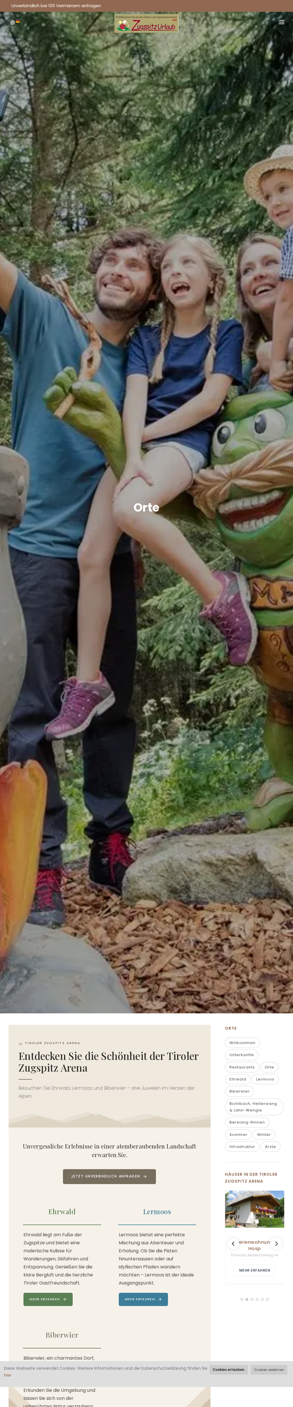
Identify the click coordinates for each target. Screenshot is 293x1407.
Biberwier (239, 1091)
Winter (264, 1134)
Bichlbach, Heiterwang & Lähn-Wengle (253, 1107)
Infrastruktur (242, 1146)
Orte (269, 1067)
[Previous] (233, 1243)
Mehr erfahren (44, 1299)
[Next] (276, 1243)
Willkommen (242, 1042)
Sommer (238, 1134)
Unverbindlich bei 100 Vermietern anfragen (56, 6)
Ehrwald (237, 1079)
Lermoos (265, 1079)
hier (7, 1375)
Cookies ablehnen (269, 1369)
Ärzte (270, 1146)
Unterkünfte (241, 1055)
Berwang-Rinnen (247, 1122)
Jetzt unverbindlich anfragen (106, 1176)
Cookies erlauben (228, 1369)
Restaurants (242, 1067)
